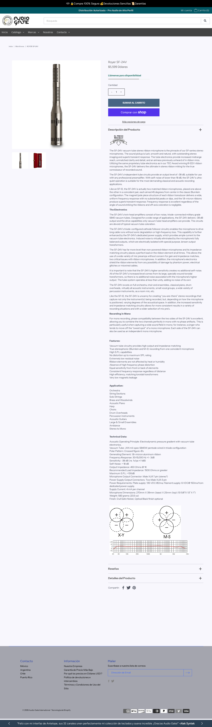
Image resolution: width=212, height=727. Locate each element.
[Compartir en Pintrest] (134, 587)
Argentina (25, 669)
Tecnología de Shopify (61, 710)
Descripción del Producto (124, 129)
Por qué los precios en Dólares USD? (83, 673)
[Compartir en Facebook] (123, 587)
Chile (23, 673)
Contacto (62, 32)
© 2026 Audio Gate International (36, 710)
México (24, 666)
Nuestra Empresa (73, 666)
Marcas (32, 32)
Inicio (5, 32)
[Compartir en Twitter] (128, 587)
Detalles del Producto (121, 578)
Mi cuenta (186, 10)
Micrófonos (19, 46)
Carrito (203, 10)
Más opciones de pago (133, 121)
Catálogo (16, 32)
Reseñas (113, 568)
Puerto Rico (26, 677)
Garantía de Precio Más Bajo (78, 669)
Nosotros (48, 32)
